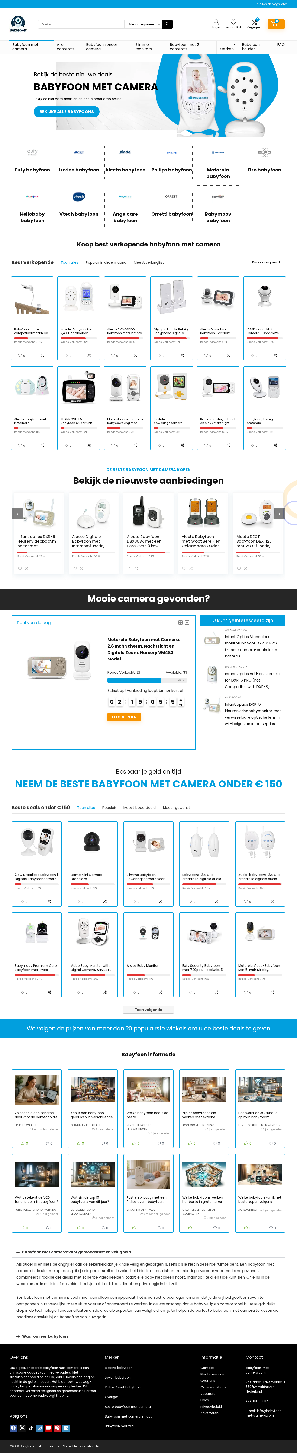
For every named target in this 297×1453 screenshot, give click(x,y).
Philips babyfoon (172, 170)
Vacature (208, 1393)
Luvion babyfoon (79, 170)
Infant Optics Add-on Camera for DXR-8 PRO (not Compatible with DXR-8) (252, 680)
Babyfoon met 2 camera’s (184, 47)
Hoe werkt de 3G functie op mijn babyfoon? (258, 1115)
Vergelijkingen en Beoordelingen (139, 1127)
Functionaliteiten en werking (259, 1125)
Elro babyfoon (264, 170)
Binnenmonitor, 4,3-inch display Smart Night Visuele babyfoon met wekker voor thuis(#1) (218, 425)
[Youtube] (48, 1428)
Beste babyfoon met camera (128, 1407)
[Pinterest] (57, 1428)
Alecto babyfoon (125, 170)
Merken (227, 49)
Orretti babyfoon (171, 214)
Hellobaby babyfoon (32, 217)
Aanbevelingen (248, 1210)
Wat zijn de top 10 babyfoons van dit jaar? (90, 1199)
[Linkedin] (66, 1428)
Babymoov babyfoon (218, 217)
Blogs (204, 1400)
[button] (148, 1252)
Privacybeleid (211, 1406)
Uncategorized (235, 667)
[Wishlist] (233, 22)
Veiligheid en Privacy (141, 1210)
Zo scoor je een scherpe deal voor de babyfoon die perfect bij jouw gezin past (36, 1117)
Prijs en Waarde (26, 1125)
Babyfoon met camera (25, 47)
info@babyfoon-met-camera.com (264, 1413)
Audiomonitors (236, 630)
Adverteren (209, 1413)
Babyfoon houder (251, 47)
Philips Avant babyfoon (123, 1387)
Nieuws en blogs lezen (272, 4)
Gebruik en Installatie (86, 1125)
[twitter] (22, 1428)
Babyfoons (233, 697)
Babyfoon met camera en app (129, 1416)
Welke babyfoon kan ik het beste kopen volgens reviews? (259, 1201)
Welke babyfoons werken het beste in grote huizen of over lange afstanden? (203, 1201)
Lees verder (124, 736)
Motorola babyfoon (218, 173)
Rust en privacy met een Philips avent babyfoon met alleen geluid (147, 1201)
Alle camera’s (65, 47)
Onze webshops (213, 1387)
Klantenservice (212, 1374)
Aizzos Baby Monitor (142, 965)
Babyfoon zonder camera (101, 47)
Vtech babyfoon (78, 214)
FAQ (281, 44)
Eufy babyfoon (32, 170)
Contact (207, 1367)
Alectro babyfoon (118, 1368)
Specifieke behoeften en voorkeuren (198, 1212)
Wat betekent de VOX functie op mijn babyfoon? (36, 1199)
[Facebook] (13, 1428)
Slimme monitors (143, 47)
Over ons (207, 1380)
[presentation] (17, 513)
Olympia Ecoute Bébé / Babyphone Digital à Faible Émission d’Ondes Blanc (171, 335)
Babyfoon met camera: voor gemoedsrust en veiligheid (76, 1252)
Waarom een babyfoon (45, 1336)
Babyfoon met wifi (119, 1426)
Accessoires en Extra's (198, 1125)
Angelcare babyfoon (125, 217)
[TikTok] (31, 1428)
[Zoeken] (167, 24)
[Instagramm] (39, 1428)
